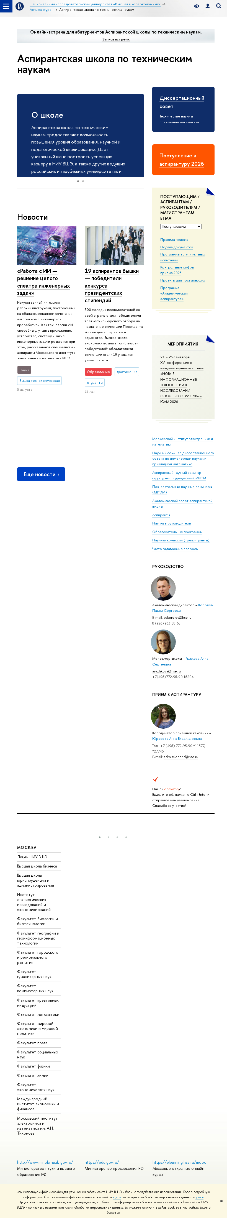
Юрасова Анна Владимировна (177, 738)
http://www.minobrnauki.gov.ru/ (45, 1162)
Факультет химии (32, 1075)
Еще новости (39, 474)
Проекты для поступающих (182, 280)
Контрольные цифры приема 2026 (177, 270)
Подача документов (176, 246)
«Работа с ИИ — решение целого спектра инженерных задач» (43, 282)
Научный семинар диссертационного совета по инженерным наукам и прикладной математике (183, 458)
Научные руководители (171, 523)
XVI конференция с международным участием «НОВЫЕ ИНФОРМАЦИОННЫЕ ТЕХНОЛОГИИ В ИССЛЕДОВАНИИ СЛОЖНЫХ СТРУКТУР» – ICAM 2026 (181, 382)
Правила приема (174, 239)
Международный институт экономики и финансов (38, 1103)
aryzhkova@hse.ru (166, 671)
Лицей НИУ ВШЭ (32, 856)
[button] (139, 135)
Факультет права (32, 1042)
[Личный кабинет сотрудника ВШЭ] (207, 6)
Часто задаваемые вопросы (175, 548)
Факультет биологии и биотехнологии (37, 921)
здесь (117, 1197)
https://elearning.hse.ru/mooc (179, 1162)
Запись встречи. (116, 39)
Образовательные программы (177, 531)
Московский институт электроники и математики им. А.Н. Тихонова (37, 1125)
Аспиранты (161, 514)
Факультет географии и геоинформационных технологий (38, 938)
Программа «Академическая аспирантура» (174, 293)
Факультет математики (38, 1014)
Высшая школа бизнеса (37, 866)
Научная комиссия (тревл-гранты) (181, 540)
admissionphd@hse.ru (181, 756)
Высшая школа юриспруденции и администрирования (35, 880)
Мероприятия (182, 344)
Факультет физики (33, 1066)
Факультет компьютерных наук (35, 988)
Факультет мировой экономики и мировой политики (37, 1028)
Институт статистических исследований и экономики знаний (34, 902)
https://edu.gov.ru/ (102, 1162)
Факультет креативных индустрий (38, 1002)
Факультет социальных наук (37, 1054)
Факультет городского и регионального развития (37, 957)
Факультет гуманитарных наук (34, 974)
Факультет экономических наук (36, 1087)
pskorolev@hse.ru (178, 617)
